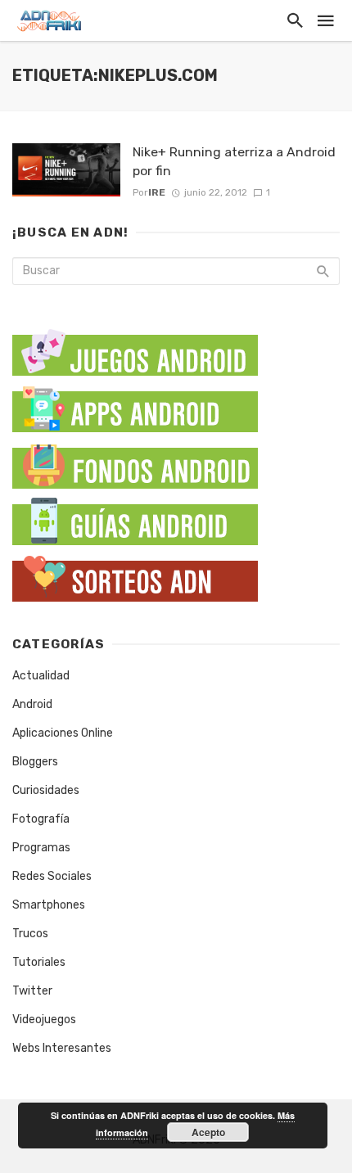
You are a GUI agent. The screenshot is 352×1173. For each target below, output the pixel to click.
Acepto (208, 1132)
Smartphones (48, 905)
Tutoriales (38, 962)
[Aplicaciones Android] (135, 406)
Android (32, 704)
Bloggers (35, 762)
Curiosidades (45, 790)
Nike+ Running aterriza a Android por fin (234, 161)
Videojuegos (44, 1019)
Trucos (30, 934)
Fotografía (41, 819)
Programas (41, 848)
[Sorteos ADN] (135, 575)
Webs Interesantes (61, 1048)
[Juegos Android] (135, 347)
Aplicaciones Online (62, 733)
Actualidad (41, 676)
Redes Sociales (52, 876)
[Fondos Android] (135, 462)
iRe (156, 192)
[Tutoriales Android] (135, 519)
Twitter (32, 991)
